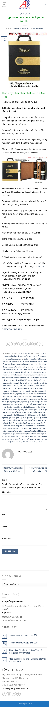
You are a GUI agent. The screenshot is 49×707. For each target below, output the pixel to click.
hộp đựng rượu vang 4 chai (33, 364)
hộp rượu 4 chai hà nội (17, 380)
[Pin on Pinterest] (27, 344)
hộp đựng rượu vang (15, 364)
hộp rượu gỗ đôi (23, 415)
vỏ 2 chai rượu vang (33, 439)
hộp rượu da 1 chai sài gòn (37, 383)
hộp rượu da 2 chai (9, 385)
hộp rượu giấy (15, 402)
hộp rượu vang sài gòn (10, 436)
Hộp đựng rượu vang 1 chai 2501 (24, 635)
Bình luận (6, 492)
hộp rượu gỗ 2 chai (35, 407)
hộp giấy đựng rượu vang (37, 369)
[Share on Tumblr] (41, 344)
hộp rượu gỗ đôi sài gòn (10, 418)
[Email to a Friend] (22, 344)
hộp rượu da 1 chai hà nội (18, 383)
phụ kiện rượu (20, 439)
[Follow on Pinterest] (18, 694)
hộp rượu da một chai (31, 399)
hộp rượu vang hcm (39, 434)
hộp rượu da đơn (9, 394)
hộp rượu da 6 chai (26, 391)
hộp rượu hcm (28, 426)
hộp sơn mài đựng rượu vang (29, 436)
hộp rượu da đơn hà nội (24, 394)
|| (9, 689)
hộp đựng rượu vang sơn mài (16, 369)
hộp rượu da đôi (40, 391)
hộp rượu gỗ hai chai (31, 420)
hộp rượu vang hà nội (24, 434)
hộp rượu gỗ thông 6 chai (21, 423)
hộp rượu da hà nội (32, 396)
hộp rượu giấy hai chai (14, 404)
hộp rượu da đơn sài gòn (15, 396)
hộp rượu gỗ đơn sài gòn (14, 420)
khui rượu (10, 439)
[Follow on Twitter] (14, 694)
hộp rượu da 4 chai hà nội (34, 388)
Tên (4, 514)
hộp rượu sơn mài (27, 428)
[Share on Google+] (31, 344)
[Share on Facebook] (13, 344)
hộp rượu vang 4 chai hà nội (29, 431)
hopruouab (38, 28)
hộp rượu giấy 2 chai (28, 402)
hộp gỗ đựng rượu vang (12, 372)
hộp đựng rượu (16, 359)
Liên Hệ (40, 266)
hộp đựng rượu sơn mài (20, 361)
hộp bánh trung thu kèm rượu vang (23, 356)
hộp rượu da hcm (17, 399)
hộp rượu (11, 375)
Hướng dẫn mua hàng (12, 329)
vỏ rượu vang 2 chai (19, 442)
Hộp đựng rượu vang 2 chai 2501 (24, 642)
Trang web (6, 538)
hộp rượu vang (39, 428)
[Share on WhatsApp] (8, 344)
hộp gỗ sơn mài (26, 372)
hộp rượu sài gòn (14, 428)
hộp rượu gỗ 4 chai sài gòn (36, 412)
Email (5, 526)
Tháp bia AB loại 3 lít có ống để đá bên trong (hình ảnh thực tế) (26, 651)
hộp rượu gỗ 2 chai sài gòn (27, 410)
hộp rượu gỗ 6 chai (10, 415)
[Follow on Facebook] (4, 694)
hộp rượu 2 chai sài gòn (30, 378)
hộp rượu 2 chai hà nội (14, 378)
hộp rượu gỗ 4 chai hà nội (17, 412)
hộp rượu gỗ (27, 404)
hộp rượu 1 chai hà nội (23, 375)
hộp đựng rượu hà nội (31, 359)
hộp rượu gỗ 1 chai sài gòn (18, 407)
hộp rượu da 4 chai (18, 388)
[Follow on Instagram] (9, 694)
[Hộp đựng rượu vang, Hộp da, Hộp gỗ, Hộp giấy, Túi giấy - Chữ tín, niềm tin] (24, 4)
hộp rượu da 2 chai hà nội (26, 385)
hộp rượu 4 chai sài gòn (33, 380)
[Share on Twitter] (17, 344)
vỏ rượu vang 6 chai (34, 442)
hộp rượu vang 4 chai (10, 431)
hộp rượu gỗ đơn (26, 418)
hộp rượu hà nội (36, 423)
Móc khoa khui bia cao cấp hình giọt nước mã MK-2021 (27, 659)
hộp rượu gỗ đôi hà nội (37, 415)
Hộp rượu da (24, 14)
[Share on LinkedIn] (36, 344)
